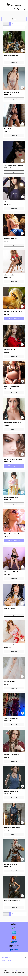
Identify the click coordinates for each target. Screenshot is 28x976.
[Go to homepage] (14, 4)
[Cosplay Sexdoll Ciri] (14, 850)
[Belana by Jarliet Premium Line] (14, 409)
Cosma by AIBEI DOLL (11, 681)
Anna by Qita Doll (9, 349)
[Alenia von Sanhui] (14, 188)
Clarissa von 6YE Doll (11, 572)
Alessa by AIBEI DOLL (11, 238)
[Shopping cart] (25, 9)
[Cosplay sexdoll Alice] (14, 777)
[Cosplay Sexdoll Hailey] (14, 78)
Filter (14, 19)
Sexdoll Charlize (9, 129)
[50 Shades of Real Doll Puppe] (14, 152)
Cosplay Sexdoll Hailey (11, 92)
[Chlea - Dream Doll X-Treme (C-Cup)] (14, 520)
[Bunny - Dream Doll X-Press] (14, 445)
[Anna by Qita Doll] (14, 336)
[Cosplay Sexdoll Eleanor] (14, 887)
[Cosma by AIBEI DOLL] (14, 668)
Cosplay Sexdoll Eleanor (12, 901)
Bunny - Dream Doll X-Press (13, 459)
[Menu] (3, 9)
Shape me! (14, 62)
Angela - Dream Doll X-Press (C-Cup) (13, 311)
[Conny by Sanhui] (14, 631)
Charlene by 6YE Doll (11, 497)
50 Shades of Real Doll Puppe (13, 165)
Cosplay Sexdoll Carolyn (12, 827)
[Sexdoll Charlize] (14, 115)
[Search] (18, 9)
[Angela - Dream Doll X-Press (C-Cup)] (14, 298)
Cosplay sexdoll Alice (11, 791)
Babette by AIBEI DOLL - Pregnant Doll (12, 386)
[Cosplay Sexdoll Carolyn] (14, 814)
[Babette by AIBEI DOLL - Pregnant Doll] (14, 372)
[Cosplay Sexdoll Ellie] (14, 42)
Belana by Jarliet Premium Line (12, 423)
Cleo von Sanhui (9, 608)
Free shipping (20, 970)
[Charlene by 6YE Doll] (14, 483)
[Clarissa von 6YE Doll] (14, 558)
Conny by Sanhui (9, 645)
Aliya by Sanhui (9, 275)
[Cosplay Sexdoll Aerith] (14, 741)
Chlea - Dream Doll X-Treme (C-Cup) (13, 534)
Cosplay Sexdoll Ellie (11, 56)
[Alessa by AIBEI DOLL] (14, 225)
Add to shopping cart (14, 318)
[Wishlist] (22, 9)
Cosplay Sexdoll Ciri (10, 864)
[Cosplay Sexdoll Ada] (14, 704)
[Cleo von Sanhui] (14, 595)
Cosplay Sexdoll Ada (10, 718)
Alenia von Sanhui (10, 202)
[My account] (15, 9)
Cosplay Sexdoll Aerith (11, 754)
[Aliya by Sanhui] (14, 261)
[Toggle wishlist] (22, 50)
